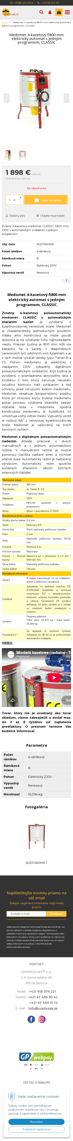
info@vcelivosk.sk (23, 2)
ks (14, 199)
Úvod (4, 22)
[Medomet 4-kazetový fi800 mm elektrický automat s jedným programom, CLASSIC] (36, 97)
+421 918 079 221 (50, 2)
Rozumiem (36, 1121)
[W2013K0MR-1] (37, 836)
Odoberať (56, 913)
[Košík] (59, 12)
